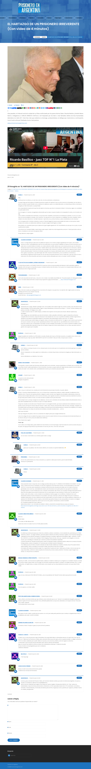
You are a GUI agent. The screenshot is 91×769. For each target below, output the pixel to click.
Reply (79, 194)
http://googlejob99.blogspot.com (34, 295)
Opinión (44, 37)
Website (10, 733)
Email (10, 727)
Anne (19, 287)
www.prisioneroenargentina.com (17, 123)
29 (23, 105)
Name (10, 721)
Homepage (37, 37)
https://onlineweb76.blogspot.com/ (68, 279)
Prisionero (17, 105)
